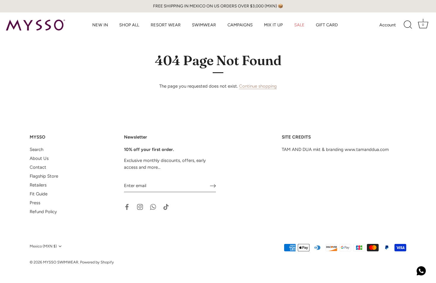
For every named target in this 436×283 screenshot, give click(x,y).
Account (387, 25)
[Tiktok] (166, 206)
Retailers (38, 185)
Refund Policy (43, 211)
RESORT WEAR (166, 25)
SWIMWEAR (204, 25)
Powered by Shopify (97, 262)
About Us (39, 158)
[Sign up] (213, 186)
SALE (299, 25)
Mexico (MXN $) (43, 246)
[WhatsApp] (153, 206)
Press (35, 202)
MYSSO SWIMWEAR (60, 262)
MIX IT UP (273, 25)
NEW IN (100, 25)
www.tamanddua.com (367, 149)
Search (36, 149)
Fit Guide (38, 194)
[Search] (407, 24)
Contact (38, 167)
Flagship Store (44, 176)
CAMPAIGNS (240, 25)
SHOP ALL (129, 25)
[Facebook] (127, 206)
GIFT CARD (327, 25)
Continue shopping (258, 86)
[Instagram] (140, 206)
